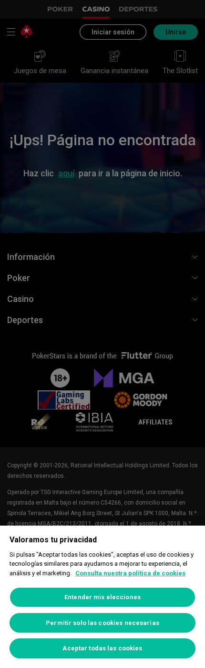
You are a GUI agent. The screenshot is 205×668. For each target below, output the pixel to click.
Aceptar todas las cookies (102, 648)
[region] (102, 597)
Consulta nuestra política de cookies (130, 573)
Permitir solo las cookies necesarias (102, 622)
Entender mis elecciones (102, 597)
